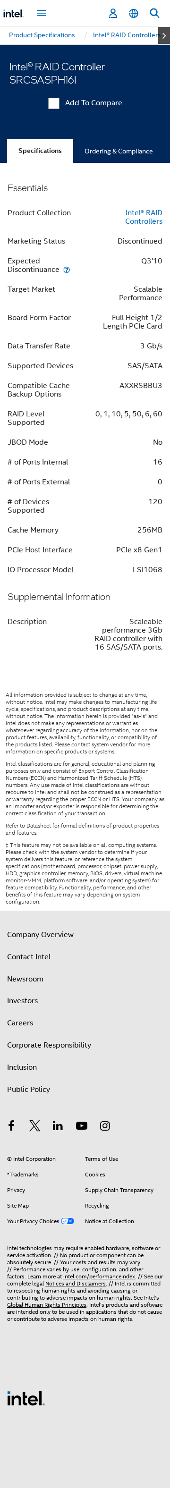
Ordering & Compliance (119, 151)
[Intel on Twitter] (35, 1127)
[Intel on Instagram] (105, 1127)
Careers (20, 1023)
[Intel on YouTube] (82, 1127)
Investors (22, 1001)
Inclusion (22, 1067)
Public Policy (28, 1089)
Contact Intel (29, 957)
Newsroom (25, 979)
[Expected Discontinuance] (66, 269)
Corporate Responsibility (49, 1045)
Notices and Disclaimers (75, 1283)
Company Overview (40, 934)
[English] (134, 13)
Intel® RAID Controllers (143, 217)
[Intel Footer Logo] (26, 1398)
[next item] (164, 35)
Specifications (40, 150)
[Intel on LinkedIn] (58, 1127)
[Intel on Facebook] (11, 1127)
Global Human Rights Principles (46, 1304)
